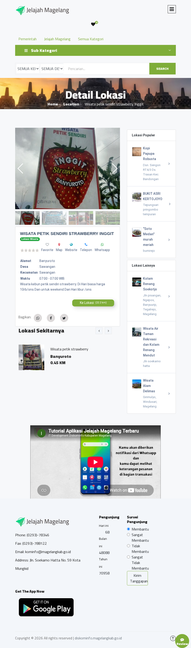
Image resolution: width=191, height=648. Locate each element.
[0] (93, 24)
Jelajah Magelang (57, 38)
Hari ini (104, 526)
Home (53, 104)
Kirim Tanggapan (139, 578)
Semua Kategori (90, 38)
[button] (114, 168)
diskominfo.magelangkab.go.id (98, 638)
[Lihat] (67, 168)
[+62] (86, 244)
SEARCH (162, 69)
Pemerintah (27, 38)
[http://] (71, 244)
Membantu (140, 529)
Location (71, 104)
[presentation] (99, 330)
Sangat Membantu (140, 537)
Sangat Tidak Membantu (140, 562)
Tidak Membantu (140, 548)
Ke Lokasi (93, 303)
